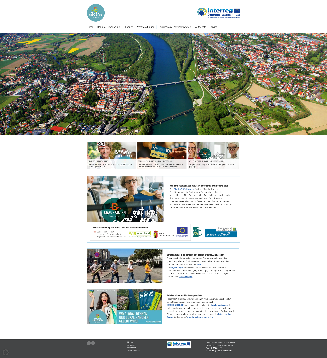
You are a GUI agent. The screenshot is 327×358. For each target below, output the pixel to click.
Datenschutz (131, 348)
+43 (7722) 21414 (215, 348)
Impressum (131, 345)
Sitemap (130, 342)
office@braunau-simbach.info (221, 351)
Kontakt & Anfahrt (133, 351)
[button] (5, 352)
